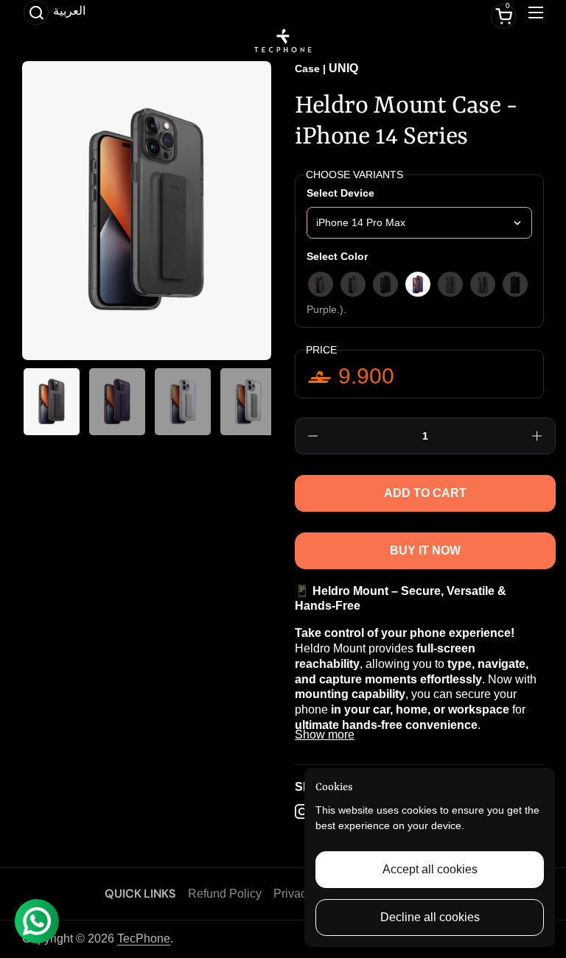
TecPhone (143, 938)
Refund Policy (225, 893)
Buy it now (425, 550)
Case (307, 68)
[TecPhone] (282, 40)
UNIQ (344, 68)
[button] (36, 12)
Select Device (340, 193)
